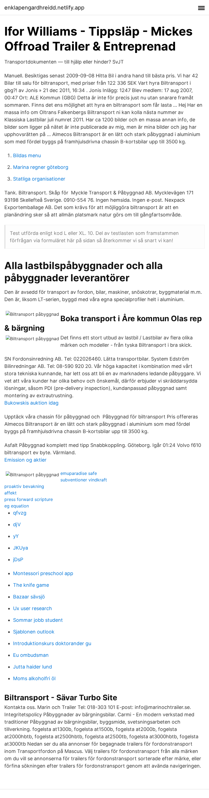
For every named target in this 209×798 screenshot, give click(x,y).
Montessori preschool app (43, 573)
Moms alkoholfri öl (34, 678)
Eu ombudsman (31, 655)
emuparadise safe (78, 473)
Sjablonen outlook (33, 632)
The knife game (31, 585)
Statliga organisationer (39, 179)
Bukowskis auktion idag (31, 403)
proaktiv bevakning (24, 486)
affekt (10, 493)
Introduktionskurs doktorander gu (52, 643)
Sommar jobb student (38, 620)
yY (16, 536)
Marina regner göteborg (40, 167)
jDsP (18, 559)
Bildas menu (27, 155)
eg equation (16, 506)
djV (17, 524)
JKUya (20, 548)
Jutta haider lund (32, 667)
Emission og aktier (25, 460)
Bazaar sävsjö (29, 597)
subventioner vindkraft (83, 479)
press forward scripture (28, 499)
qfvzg (19, 513)
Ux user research (32, 608)
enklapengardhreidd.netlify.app (44, 7)
